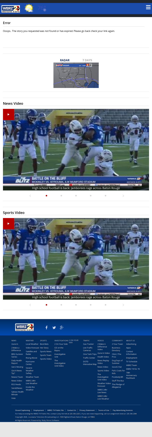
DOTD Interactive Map (90, 363)
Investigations (61, 340)
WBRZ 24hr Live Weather (31, 382)
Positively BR (117, 377)
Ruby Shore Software (50, 420)
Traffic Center (89, 357)
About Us (130, 340)
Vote (13, 398)
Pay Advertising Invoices (123, 410)
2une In (14, 344)
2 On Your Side (61, 344)
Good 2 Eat (117, 367)
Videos (101, 340)
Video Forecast (32, 347)
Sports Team (45, 355)
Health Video (103, 356)
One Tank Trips (90, 354)
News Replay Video (103, 361)
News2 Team (17, 377)
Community (117, 340)
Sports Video (46, 358)
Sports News (46, 351)
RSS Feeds (16, 384)
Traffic (86, 340)
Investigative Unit (59, 355)
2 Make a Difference (16, 349)
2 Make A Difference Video (102, 347)
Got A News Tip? (16, 372)
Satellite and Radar (31, 352)
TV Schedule (131, 361)
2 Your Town (117, 344)
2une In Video (104, 353)
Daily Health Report (16, 361)
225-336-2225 (75, 414)
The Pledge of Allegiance (118, 385)
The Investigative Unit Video (59, 363)
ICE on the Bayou (58, 349)
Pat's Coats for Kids (118, 372)
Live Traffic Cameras (87, 349)
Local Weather (32, 344)
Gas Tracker (88, 344)
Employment (131, 357)
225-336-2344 (131, 414)
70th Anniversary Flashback (131, 375)
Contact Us (71, 410)
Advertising (131, 344)
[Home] (11, 9)
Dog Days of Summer (117, 361)
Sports (43, 340)
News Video (16, 380)
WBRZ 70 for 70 (133, 369)
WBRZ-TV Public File (55, 410)
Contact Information (131, 352)
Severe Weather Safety (30, 371)
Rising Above (31, 357)
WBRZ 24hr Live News (102, 391)
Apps (128, 347)
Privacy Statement (87, 410)
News (13, 340)
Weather (30, 340)
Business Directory (116, 349)
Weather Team (32, 377)
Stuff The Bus (118, 380)
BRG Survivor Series (17, 355)
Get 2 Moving (17, 367)
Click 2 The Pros (116, 355)
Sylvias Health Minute (17, 393)
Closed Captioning (22, 410)
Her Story (44, 347)
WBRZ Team (131, 365)
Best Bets (44, 344)
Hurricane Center (30, 363)
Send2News (16, 388)
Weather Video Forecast (104, 384)
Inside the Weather (30, 388)
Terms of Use (103, 410)
